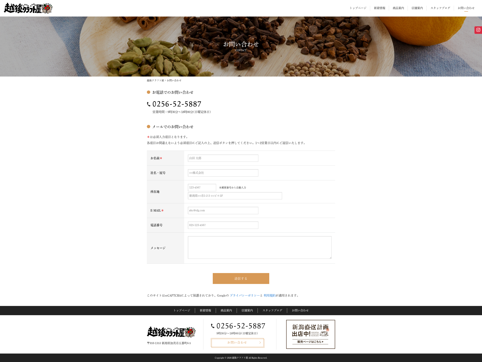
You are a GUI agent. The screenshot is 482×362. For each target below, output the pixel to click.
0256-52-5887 (177, 104)
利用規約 (270, 295)
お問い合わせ (466, 8)
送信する (241, 278)
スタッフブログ (440, 8)
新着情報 (379, 8)
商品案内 (398, 8)
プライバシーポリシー (245, 295)
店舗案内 (417, 8)
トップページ (357, 8)
